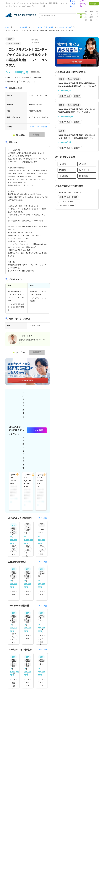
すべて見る (43, 517)
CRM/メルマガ (34, 126)
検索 (81, 15)
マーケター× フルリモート (69, 201)
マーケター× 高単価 (66, 205)
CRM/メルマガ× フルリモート (70, 192)
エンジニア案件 (72, 3)
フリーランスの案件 (20, 27)
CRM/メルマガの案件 (64, 27)
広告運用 (44, 126)
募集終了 (37, 134)
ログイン (97, 15)
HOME (7, 27)
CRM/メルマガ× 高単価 (68, 197)
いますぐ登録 (36, 430)
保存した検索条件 (91, 15)
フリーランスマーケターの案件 (42, 27)
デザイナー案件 (83, 3)
